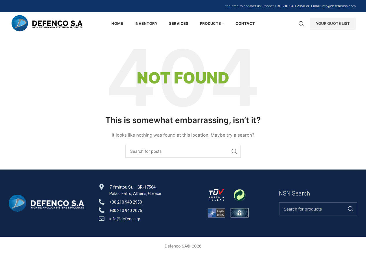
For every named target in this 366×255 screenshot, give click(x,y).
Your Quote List (333, 23)
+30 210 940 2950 (290, 6)
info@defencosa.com (338, 6)
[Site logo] (47, 23)
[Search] (301, 23)
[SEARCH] (234, 151)
